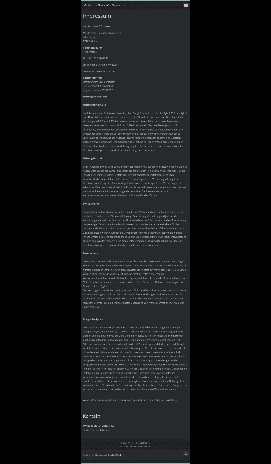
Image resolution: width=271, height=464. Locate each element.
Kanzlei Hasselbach (166, 399)
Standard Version (115, 455)
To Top (186, 455)
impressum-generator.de (133, 399)
